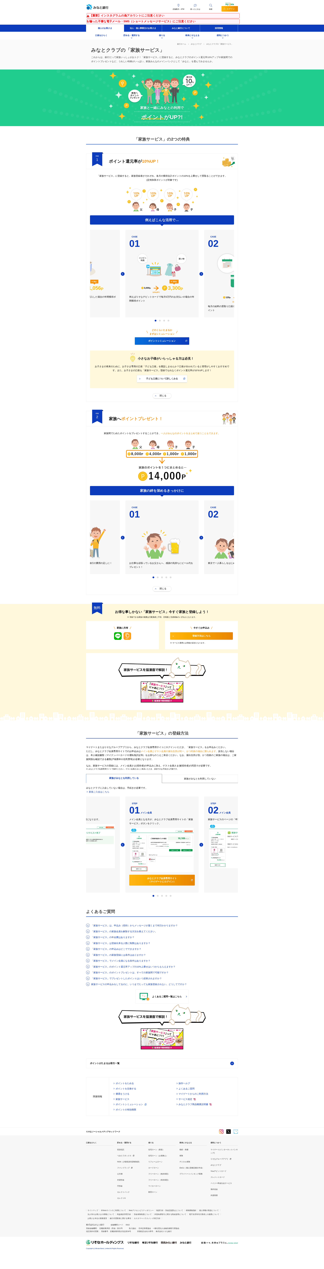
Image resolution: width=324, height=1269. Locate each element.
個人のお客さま (105, 28)
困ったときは (195, 9)
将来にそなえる (185, 1143)
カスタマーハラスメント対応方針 (147, 1218)
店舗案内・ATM (178, 9)
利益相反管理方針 (124, 1214)
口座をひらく (91, 1143)
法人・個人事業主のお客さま (143, 28)
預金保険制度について (143, 1214)
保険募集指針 (191, 1210)
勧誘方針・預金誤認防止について (169, 1210)
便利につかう (216, 1143)
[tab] (162, 161)
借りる (151, 1143)
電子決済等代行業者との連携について (204, 1214)
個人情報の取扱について (209, 1210)
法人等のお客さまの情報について (101, 1214)
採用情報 (219, 28)
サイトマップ (93, 1210)
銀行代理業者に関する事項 (120, 1218)
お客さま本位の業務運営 (97, 1218)
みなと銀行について (181, 28)
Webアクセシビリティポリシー (141, 1210)
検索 (210, 9)
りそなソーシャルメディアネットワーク (103, 1131)
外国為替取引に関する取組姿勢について (170, 1214)
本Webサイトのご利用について (113, 1210)
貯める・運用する (124, 1143)
